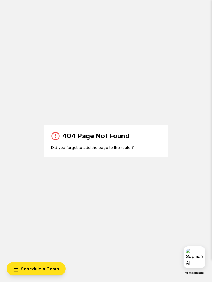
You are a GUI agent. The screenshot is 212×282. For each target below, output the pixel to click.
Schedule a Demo (40, 269)
